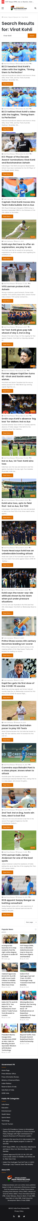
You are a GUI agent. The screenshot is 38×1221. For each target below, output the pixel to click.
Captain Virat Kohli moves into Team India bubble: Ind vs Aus (18, 203)
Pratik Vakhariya (8, 199)
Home (5, 17)
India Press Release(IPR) (21, 1208)
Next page (29, 922)
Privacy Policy (19, 1211)
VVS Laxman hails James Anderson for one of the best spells (17, 857)
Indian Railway (6, 1083)
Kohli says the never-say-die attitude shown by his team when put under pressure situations (17, 597)
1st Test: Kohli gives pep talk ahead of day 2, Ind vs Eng (17, 331)
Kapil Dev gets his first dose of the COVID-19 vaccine (18, 685)
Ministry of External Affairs (11, 1080)
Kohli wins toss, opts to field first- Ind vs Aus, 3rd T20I (17, 505)
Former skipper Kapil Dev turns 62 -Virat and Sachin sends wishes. (18, 376)
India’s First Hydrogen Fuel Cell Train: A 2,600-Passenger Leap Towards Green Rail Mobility (27, 979)
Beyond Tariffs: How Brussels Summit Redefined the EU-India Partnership (27, 1038)
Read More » (7, 84)
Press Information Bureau (10, 1077)
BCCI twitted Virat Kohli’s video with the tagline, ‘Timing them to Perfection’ (18, 114)
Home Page (6, 1070)
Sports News (6, 1117)
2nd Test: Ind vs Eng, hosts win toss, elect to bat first (18, 814)
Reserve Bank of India (9, 1087)
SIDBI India (5, 1093)
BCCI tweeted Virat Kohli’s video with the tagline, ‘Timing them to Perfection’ (18, 69)
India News (5, 1104)
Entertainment (6, 1111)
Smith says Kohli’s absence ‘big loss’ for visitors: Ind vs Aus (19, 420)
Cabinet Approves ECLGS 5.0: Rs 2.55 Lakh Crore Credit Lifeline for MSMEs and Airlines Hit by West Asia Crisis (9, 979)
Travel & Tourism (7, 1124)
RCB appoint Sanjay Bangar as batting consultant (18, 902)
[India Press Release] (19, 8)
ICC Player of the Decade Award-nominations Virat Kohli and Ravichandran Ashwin (18, 159)
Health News (6, 1114)
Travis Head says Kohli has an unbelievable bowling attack (18, 552)
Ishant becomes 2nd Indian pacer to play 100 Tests (16, 727)
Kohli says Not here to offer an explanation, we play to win (18, 246)
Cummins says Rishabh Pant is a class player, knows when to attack (18, 770)
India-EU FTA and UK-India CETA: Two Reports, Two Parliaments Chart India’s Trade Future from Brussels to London (10, 1008)
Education (5, 1108)
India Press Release (9, 63)
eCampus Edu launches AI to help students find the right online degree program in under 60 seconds (10, 951)
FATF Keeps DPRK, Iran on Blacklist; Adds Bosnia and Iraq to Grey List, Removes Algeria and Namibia (27, 951)
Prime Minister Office (9, 1073)
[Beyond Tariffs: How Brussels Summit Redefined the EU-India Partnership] (28, 1028)
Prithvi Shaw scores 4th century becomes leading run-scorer (19, 642)
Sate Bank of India (8, 1090)
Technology (6, 1121)
